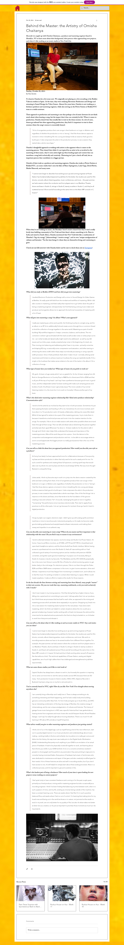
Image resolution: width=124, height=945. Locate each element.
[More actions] (97, 20)
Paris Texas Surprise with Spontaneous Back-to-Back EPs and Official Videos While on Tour (30, 905)
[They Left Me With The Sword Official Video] (31, 893)
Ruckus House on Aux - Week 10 (93, 905)
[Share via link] (27, 869)
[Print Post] (32, 869)
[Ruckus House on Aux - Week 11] (62, 893)
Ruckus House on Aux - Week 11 (61, 905)
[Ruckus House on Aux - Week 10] (93, 893)
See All (106, 882)
